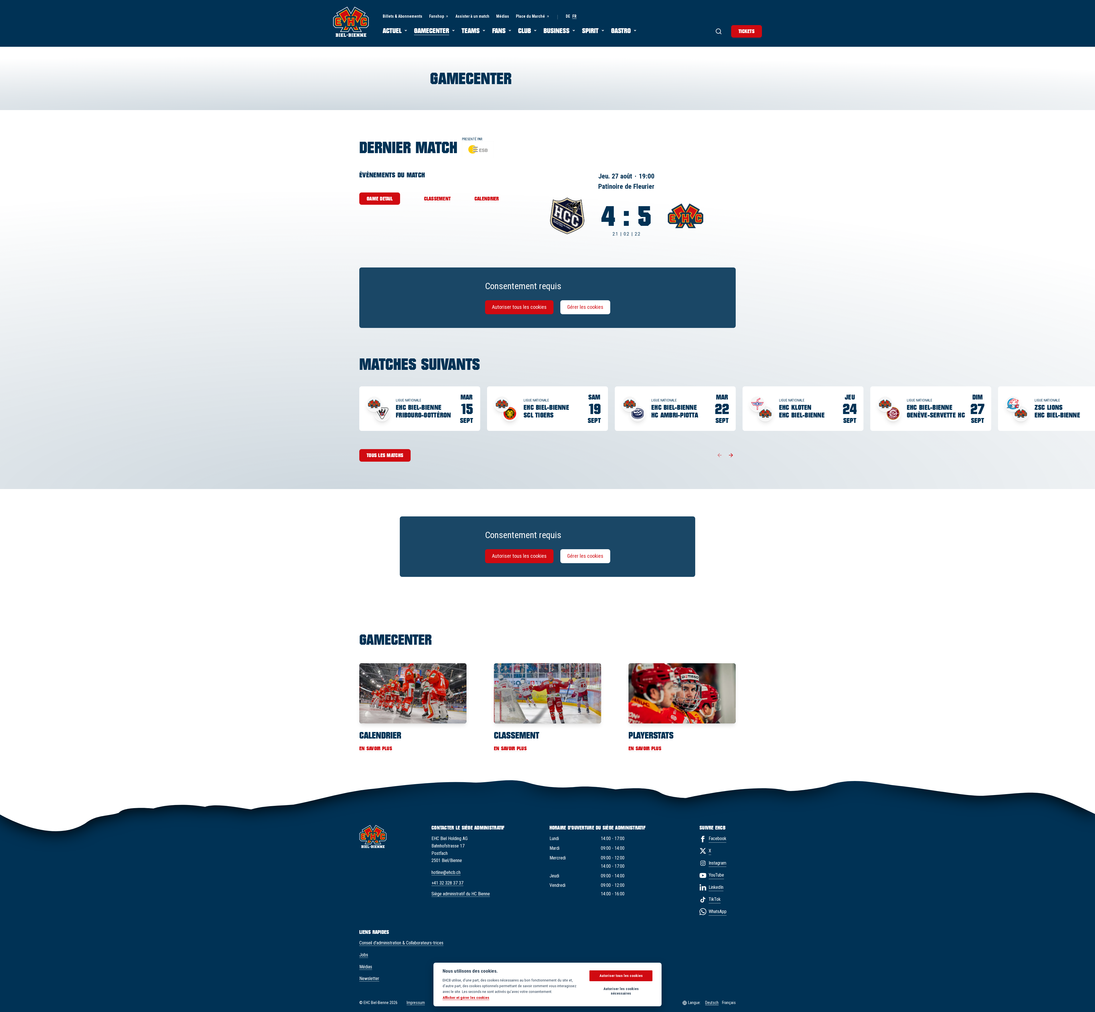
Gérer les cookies (585, 307)
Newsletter (369, 978)
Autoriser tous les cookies (519, 307)
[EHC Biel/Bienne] (351, 22)
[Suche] (718, 31)
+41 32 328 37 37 (447, 883)
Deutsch (712, 1002)
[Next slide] (731, 455)
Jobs (363, 955)
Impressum (416, 1002)
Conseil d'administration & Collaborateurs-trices (401, 943)
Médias (365, 967)
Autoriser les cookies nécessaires (621, 991)
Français (729, 1002)
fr (574, 16)
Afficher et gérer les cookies (466, 997)
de (568, 16)
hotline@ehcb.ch (446, 872)
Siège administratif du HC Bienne (460, 894)
